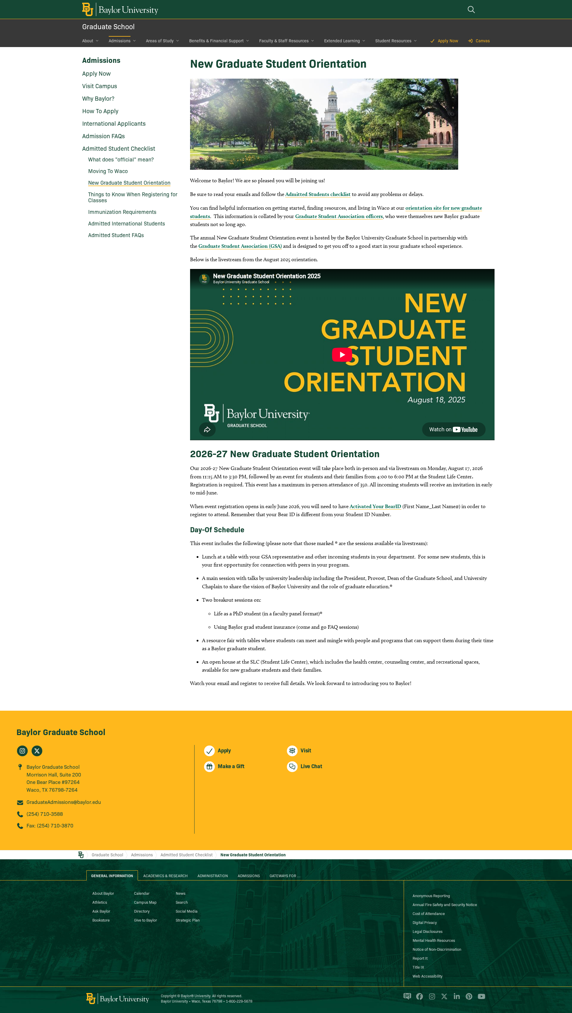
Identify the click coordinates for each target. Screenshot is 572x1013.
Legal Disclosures (427, 931)
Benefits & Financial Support (216, 40)
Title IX (418, 967)
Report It (420, 958)
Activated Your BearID (375, 506)
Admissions (119, 40)
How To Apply (100, 110)
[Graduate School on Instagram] (22, 751)
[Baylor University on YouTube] (480, 999)
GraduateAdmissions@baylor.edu (64, 801)
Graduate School (108, 26)
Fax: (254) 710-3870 (50, 825)
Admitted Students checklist (318, 194)
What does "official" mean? (121, 159)
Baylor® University (195, 995)
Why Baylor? (98, 98)
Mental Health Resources (434, 940)
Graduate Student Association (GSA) (240, 246)
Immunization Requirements (122, 211)
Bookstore (101, 919)
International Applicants (114, 123)
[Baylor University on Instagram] (431, 999)
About (87, 40)
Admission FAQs (103, 135)
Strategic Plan (188, 919)
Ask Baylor (101, 911)
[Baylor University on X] (443, 999)
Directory (142, 911)
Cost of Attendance (429, 913)
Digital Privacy (425, 922)
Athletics (99, 902)
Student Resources (393, 40)
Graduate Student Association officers (339, 216)
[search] (472, 9)
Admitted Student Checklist (118, 148)
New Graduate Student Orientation (129, 182)
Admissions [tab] (249, 875)
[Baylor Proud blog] (406, 999)
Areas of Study (160, 40)
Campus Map (145, 902)
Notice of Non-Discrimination (437, 949)
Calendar (142, 893)
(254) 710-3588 (45, 813)
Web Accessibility (427, 975)
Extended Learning (342, 40)
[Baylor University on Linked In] (456, 999)
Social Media (187, 911)
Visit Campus (99, 85)
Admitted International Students (126, 223)
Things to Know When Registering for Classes (132, 197)
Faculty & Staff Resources (284, 40)
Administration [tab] (213, 875)
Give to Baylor (145, 919)
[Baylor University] (119, 9)
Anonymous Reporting (431, 895)
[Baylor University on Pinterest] (468, 999)
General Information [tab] (112, 875)
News (180, 893)
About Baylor (103, 893)
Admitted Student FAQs (116, 235)
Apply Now (448, 40)
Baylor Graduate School (60, 731)
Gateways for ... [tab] (285, 875)
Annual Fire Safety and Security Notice (445, 904)
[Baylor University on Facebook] (418, 999)
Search (182, 902)
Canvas (483, 40)
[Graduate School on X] (37, 751)
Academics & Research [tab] (165, 875)
